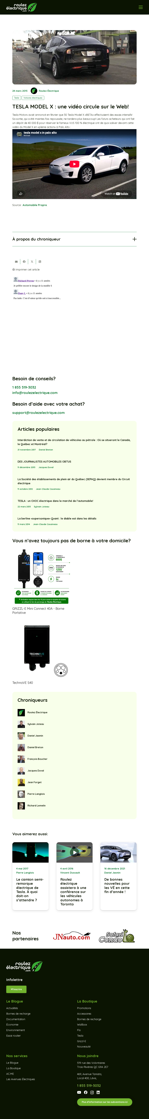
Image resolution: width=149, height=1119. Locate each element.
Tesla (80, 1035)
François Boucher (37, 759)
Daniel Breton (46, 449)
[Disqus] (74, 312)
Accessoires (84, 1013)
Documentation (15, 1019)
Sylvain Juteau (41, 506)
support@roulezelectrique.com (38, 412)
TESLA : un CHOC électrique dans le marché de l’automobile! (55, 501)
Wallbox (82, 1024)
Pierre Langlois (36, 793)
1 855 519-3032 (24, 387)
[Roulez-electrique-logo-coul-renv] (21, 7)
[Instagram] (92, 1093)
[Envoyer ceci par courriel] (16, 261)
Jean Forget (35, 782)
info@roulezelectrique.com (34, 392)
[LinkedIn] (98, 1092)
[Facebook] (85, 1092)
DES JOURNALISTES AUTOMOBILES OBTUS (44, 461)
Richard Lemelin (37, 805)
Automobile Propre (35, 205)
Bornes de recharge (18, 1013)
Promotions (84, 1008)
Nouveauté (84, 1046)
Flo (79, 1030)
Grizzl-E (81, 1041)
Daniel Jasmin (35, 735)
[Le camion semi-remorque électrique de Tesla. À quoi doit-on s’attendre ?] (30, 876)
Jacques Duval (46, 467)
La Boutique (13, 1068)
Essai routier (13, 1035)
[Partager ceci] (24, 261)
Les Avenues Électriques (20, 1079)
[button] (141, 7)
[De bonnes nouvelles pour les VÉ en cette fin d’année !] (118, 876)
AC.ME (10, 1073)
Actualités (12, 1008)
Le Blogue (12, 1062)
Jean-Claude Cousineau (48, 489)
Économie (12, 1024)
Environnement (15, 1030)
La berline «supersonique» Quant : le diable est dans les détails (57, 518)
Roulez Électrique (49, 90)
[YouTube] (79, 1092)
